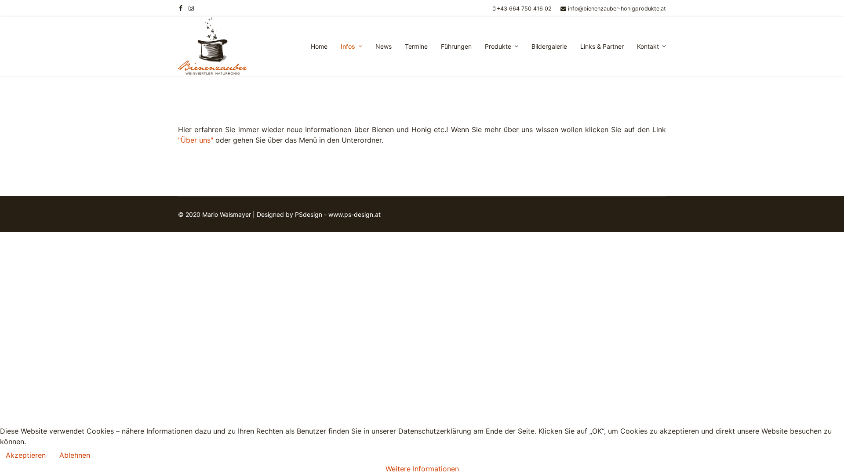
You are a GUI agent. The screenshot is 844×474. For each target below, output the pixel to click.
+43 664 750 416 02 (524, 8)
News (383, 46)
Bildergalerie (549, 46)
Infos (348, 46)
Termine (416, 46)
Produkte (498, 46)
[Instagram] (191, 8)
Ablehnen (74, 455)
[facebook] (180, 8)
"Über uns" (195, 140)
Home (319, 46)
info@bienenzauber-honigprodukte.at (617, 8)
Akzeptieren (26, 455)
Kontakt (648, 46)
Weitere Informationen (422, 468)
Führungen (456, 46)
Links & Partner (602, 46)
